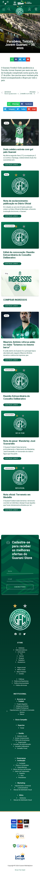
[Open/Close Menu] (4, 9)
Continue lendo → (12, 164)
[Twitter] (24, 634)
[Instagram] (20, 634)
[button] (12, 59)
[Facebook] (15, 634)
